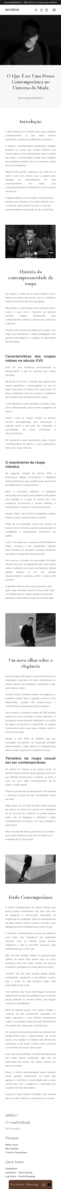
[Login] (40, 10)
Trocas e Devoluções (16, 1152)
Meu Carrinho (12, 1148)
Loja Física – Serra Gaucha (18, 1172)
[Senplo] (12, 10)
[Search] (35, 10)
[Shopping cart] (45, 10)
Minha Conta (11, 1144)
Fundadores (11, 1168)
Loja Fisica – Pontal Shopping (20, 1176)
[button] (54, 10)
